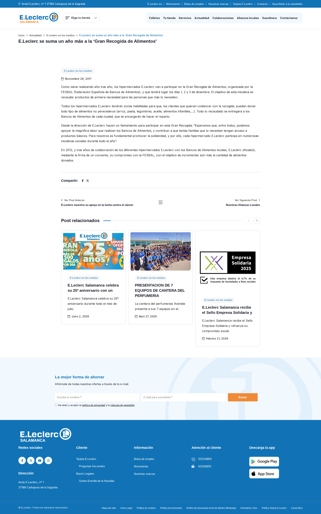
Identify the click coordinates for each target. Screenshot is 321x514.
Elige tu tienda (80, 17)
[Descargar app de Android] (264, 461)
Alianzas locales (248, 18)
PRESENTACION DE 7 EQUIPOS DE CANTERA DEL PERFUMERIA (160, 290)
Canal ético (297, 508)
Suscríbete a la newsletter (287, 4)
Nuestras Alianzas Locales (243, 204)
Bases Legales (85, 473)
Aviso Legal (126, 508)
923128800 (205, 458)
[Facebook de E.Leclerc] (22, 460)
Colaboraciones (223, 18)
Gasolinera (269, 18)
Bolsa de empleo (194, 4)
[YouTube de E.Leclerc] (39, 460)
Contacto (262, 4)
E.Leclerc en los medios (78, 70)
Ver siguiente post (246, 200)
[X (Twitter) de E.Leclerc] (31, 460)
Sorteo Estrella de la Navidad (96, 480)
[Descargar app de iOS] (264, 473)
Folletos (154, 18)
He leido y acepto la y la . (96, 405)
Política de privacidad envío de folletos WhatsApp (211, 508)
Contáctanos (289, 18)
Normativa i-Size (249, 508)
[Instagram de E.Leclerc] (48, 460)
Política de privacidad (171, 508)
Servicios (185, 18)
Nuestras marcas (218, 4)
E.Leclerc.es (154, 4)
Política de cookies (146, 508)
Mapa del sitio (109, 508)
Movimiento (173, 4)
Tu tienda (169, 18)
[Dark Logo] (39, 18)
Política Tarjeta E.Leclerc (274, 508)
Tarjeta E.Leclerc (243, 4)
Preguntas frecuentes (92, 466)
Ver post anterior (74, 200)
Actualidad (201, 18)
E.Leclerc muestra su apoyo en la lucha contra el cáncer (97, 204)
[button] (257, 220)
